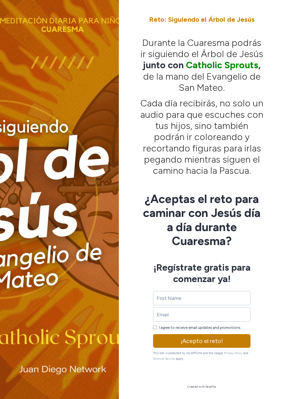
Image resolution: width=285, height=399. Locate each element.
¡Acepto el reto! (202, 340)
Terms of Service (164, 359)
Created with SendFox (202, 386)
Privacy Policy (233, 353)
